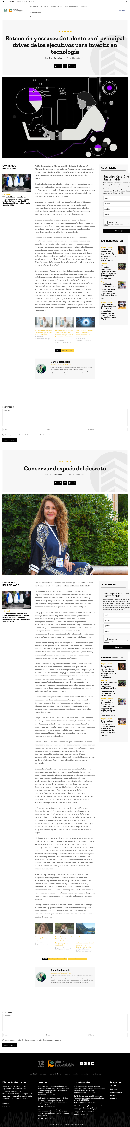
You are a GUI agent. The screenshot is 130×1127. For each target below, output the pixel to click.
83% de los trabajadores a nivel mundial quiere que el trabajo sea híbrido (44, 333)
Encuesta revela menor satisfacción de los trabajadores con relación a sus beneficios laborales (32, 394)
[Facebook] (119, 1)
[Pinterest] (65, 66)
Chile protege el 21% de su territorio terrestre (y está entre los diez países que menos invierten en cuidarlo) (89, 1088)
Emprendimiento (107, 247)
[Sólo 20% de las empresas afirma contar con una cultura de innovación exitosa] (85, 322)
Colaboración (6, 194)
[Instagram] (121, 1)
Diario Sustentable (56, 58)
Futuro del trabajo (65, 31)
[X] (124, 1)
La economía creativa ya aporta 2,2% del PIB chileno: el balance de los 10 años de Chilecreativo (108, 254)
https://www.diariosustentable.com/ (61, 365)
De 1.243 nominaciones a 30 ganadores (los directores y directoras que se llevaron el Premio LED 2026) (89, 1098)
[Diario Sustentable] (42, 369)
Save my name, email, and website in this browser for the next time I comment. (33, 435)
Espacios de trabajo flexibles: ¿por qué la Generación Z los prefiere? (97, 393)
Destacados (42, 1095)
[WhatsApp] (70, 66)
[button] (31, 16)
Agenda (104, 263)
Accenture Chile (68, 351)
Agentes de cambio (80, 1093)
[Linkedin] (74, 66)
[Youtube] (126, 1)
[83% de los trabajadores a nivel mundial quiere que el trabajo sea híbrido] (44, 322)
